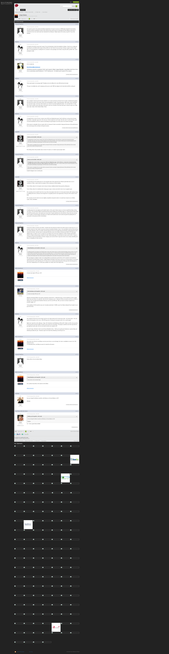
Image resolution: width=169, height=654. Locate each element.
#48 (76, 154)
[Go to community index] (17, 5)
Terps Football (6, 22)
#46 (76, 113)
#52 (76, 242)
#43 (76, 59)
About (6, 31)
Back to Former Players (75, 431)
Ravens (6, 12)
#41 (76, 24)
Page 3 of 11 (24, 18)
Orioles (6, 8)
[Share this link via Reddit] (20, 434)
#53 (76, 268)
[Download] (27, 434)
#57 (76, 354)
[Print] (25, 434)
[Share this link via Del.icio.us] (19, 434)
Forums (17, 9)
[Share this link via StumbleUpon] (22, 434)
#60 (76, 411)
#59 (76, 393)
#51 (76, 223)
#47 (76, 131)
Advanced (78, 6)
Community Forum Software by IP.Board (72, 651)
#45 (76, 96)
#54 (76, 286)
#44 (76, 78)
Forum (6, 26)
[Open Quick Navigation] (78, 10)
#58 (76, 372)
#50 (76, 205)
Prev (19, 18)
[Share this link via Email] (24, 434)
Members (23, 9)
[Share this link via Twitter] (15, 434)
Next (34, 18)
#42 (76, 41)
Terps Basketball (6, 17)
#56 (76, 336)
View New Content (72, 9)
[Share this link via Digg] (17, 434)
